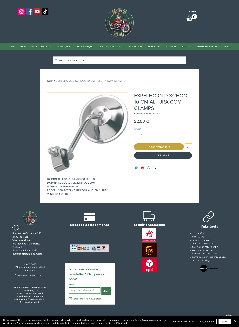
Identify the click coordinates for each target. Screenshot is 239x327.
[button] (84, 46)
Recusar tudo (207, 321)
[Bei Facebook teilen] (136, 168)
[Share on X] (155, 168)
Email (72, 284)
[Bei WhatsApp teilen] (149, 168)
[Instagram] (21, 11)
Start (50, 80)
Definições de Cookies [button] (183, 321)
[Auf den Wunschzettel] (188, 146)
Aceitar (224, 321)
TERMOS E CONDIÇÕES (203, 244)
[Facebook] (29, 11)
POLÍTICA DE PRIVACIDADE (205, 247)
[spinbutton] (141, 135)
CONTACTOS (198, 237)
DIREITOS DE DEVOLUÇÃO (205, 254)
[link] (191, 17)
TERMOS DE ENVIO (201, 240)
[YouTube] (37, 11)
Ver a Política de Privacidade (113, 323)
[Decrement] (137, 135)
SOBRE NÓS (198, 233)
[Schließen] (235, 321)
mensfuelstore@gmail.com (30, 275)
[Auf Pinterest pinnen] (142, 168)
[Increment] (146, 135)
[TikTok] (45, 11)
